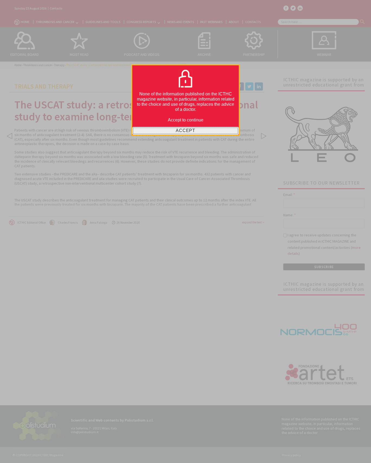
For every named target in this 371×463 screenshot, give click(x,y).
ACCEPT (185, 130)
